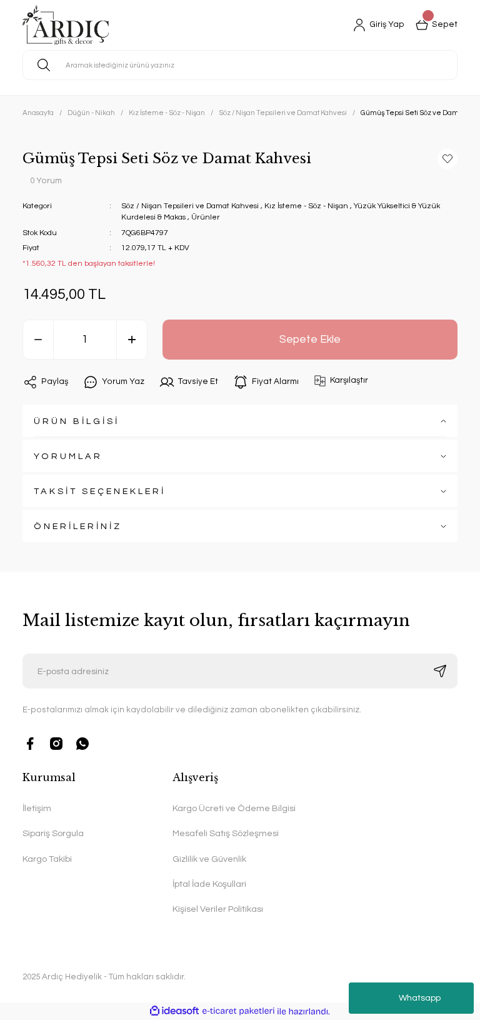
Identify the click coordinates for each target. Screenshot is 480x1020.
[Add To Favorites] (448, 159)
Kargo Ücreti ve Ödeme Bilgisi (234, 808)
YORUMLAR (68, 456)
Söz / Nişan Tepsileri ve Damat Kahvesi (190, 206)
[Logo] (65, 25)
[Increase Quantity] (132, 339)
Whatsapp (420, 998)
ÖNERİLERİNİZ (78, 526)
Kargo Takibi (47, 859)
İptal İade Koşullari (209, 884)
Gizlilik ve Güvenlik (209, 859)
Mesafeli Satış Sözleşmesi (225, 833)
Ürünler (205, 217)
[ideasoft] (174, 1011)
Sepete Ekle (310, 339)
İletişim (36, 808)
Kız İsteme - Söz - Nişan (306, 206)
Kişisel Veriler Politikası (217, 909)
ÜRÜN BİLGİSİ (76, 421)
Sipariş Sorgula (53, 833)
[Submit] (440, 671)
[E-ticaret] (238, 1011)
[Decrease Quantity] (38, 339)
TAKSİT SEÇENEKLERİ (100, 491)
